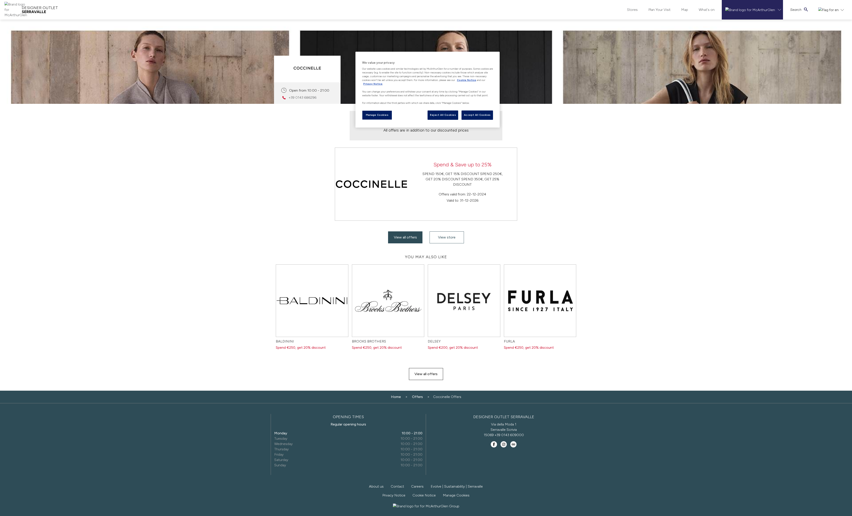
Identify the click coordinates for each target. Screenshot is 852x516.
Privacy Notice (393, 495)
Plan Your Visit (659, 10)
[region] (427, 90)
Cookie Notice (424, 495)
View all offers (405, 237)
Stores (632, 10)
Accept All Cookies (477, 114)
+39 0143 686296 (302, 97)
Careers (417, 486)
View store (447, 237)
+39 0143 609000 (509, 435)
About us (376, 486)
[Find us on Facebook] (494, 444)
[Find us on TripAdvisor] (513, 444)
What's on (707, 10)
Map (684, 10)
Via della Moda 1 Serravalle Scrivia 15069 (500, 429)
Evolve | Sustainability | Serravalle (457, 486)
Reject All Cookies (443, 114)
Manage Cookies (456, 495)
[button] (752, 10)
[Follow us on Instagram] (504, 444)
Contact (397, 486)
